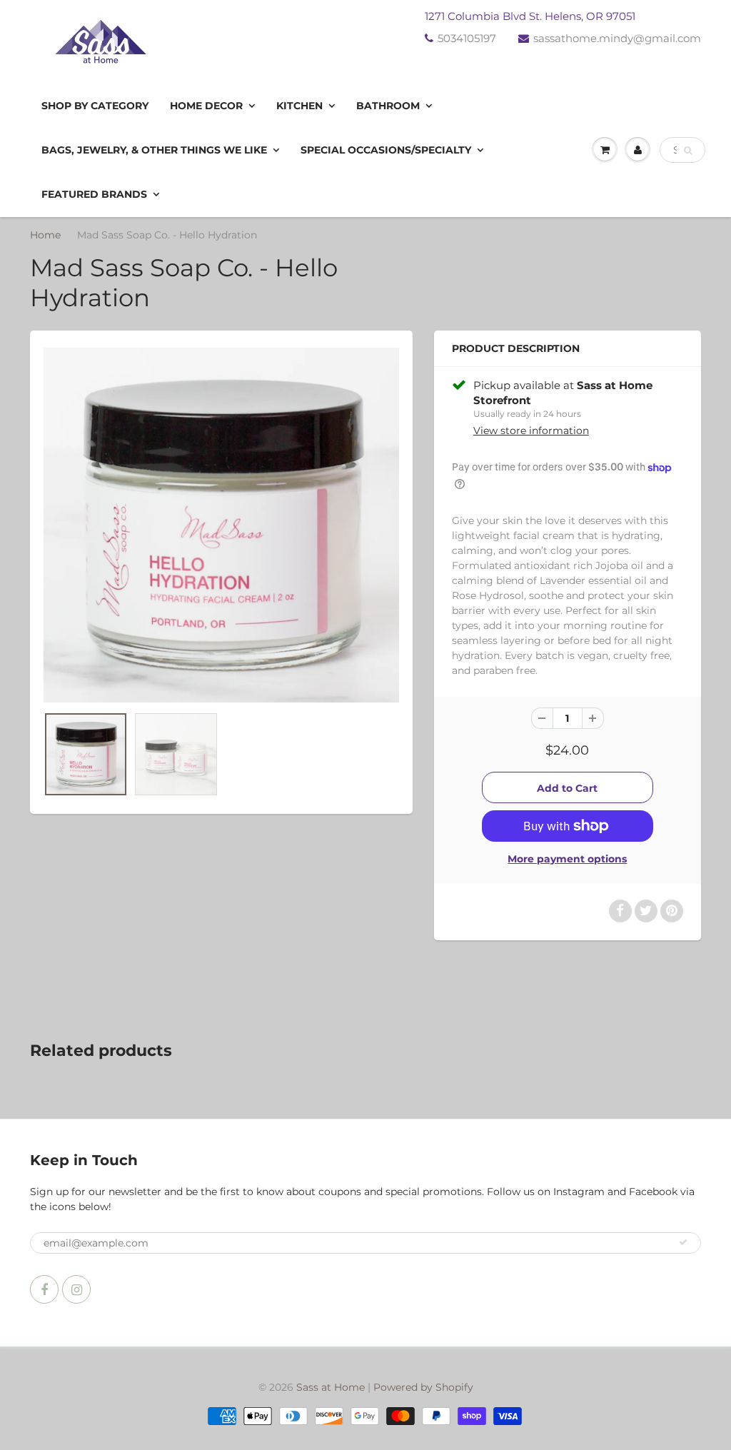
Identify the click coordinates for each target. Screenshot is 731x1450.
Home (45, 234)
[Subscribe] (683, 1242)
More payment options (567, 858)
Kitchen (299, 105)
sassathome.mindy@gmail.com (617, 38)
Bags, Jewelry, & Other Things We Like (154, 150)
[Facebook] (44, 1289)
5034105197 (467, 38)
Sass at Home (330, 1387)
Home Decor (206, 105)
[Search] (687, 150)
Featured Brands (94, 194)
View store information (531, 430)
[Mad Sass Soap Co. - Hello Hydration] (221, 525)
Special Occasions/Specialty (386, 150)
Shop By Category (94, 105)
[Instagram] (76, 1289)
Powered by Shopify (423, 1387)
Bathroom (388, 105)
